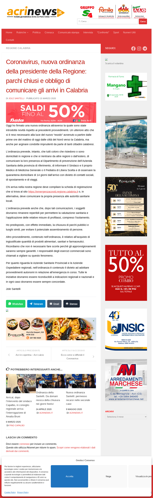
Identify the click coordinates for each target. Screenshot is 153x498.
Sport (116, 32)
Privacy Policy (23, 492)
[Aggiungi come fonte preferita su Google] (22, 312)
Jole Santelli (16, 98)
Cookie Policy (10, 492)
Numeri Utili (129, 32)
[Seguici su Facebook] (133, 48)
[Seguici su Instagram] (139, 48)
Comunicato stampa (68, 32)
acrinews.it (46, 413)
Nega (108, 476)
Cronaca (49, 32)
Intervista (88, 32)
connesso (24, 444)
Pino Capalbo (17, 425)
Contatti (10, 40)
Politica (36, 32)
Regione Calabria (18, 48)
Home (9, 32)
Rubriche (21, 32)
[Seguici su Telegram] (145, 48)
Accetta (69, 476)
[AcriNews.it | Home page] (36, 12)
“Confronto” (103, 32)
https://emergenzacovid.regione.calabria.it (53, 191)
